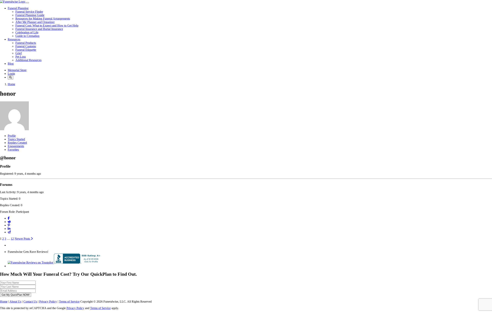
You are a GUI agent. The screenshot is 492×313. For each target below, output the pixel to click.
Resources (14, 39)
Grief (18, 53)
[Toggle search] (10, 77)
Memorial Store (17, 70)
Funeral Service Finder (29, 11)
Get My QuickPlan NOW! (16, 294)
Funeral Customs (25, 46)
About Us (15, 301)
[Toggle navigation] (27, 2)
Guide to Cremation (27, 36)
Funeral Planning (18, 8)
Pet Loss (20, 56)
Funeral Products (25, 42)
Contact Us (30, 301)
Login (11, 73)
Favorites (13, 149)
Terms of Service (69, 301)
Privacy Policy (48, 301)
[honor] (14, 129)
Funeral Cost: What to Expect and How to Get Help (46, 25)
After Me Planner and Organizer (35, 22)
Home (11, 84)
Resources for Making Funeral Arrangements (42, 18)
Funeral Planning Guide (29, 15)
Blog (11, 63)
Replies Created (17, 142)
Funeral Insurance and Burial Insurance (39, 29)
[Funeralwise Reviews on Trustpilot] (31, 262)
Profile (12, 135)
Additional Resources (28, 60)
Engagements (16, 146)
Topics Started (16, 139)
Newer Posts (23, 238)
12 (12, 238)
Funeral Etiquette (25, 49)
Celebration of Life (26, 32)
